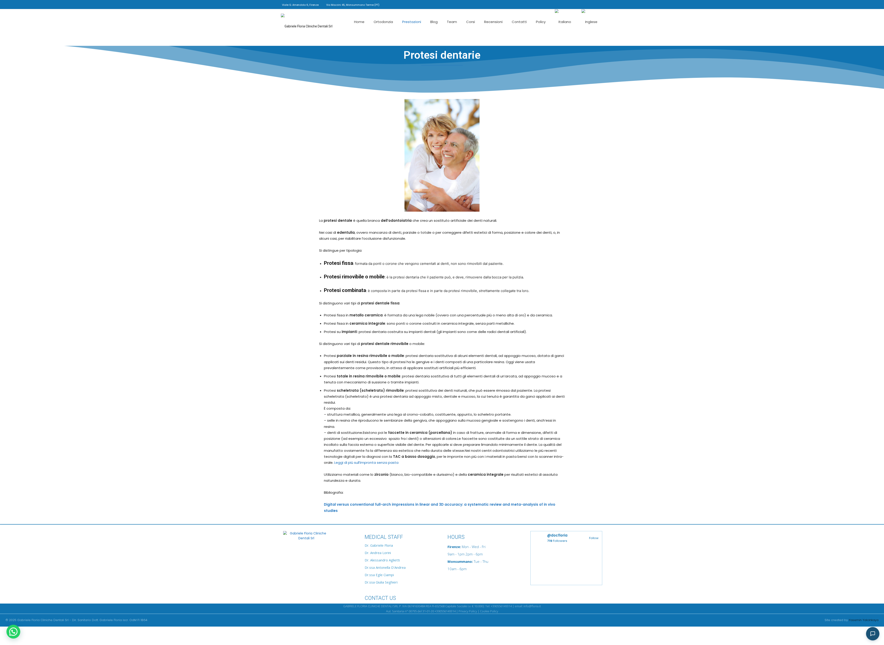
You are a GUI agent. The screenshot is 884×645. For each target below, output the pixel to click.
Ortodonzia (383, 21)
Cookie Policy (489, 611)
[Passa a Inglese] (590, 22)
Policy (541, 21)
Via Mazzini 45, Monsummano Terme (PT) (352, 5)
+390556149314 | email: (507, 606)
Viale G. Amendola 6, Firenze (300, 5)
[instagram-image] (548, 566)
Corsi (470, 21)
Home (359, 21)
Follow (594, 538)
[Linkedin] (584, 4)
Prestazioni (411, 21)
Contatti (519, 21)
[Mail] (592, 4)
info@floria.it (532, 606)
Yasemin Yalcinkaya (863, 620)
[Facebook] (569, 4)
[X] (599, 4)
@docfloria (557, 535)
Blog (434, 21)
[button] (562, 4)
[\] (317, 537)
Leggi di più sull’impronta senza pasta (366, 462)
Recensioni (493, 21)
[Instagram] (576, 4)
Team (452, 21)
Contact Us (380, 598)
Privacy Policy (468, 611)
